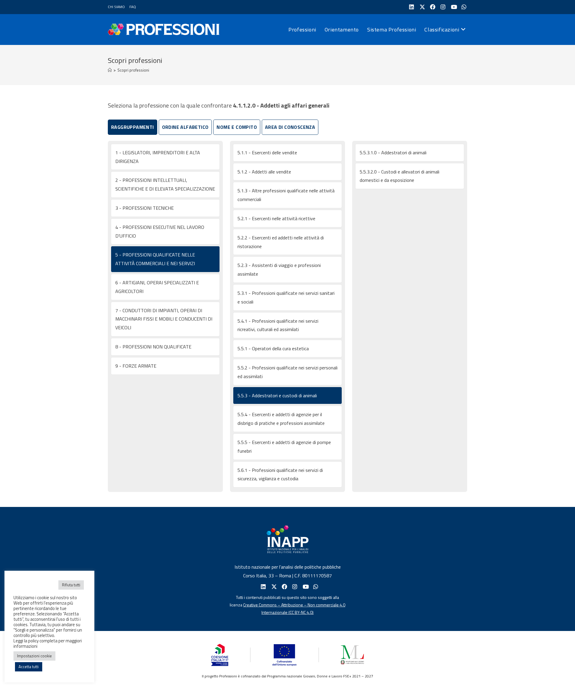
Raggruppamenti (132, 127)
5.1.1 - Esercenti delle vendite (267, 152)
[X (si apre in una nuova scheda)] (421, 7)
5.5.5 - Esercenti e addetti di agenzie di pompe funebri (284, 447)
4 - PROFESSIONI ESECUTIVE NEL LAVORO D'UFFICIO (159, 231)
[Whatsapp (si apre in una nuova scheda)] (315, 587)
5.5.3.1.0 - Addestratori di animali (393, 152)
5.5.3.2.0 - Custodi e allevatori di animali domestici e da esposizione (399, 176)
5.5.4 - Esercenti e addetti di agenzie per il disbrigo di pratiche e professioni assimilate (281, 419)
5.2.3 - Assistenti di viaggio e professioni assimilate (279, 269)
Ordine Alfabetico (185, 127)
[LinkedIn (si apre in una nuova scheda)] (411, 7)
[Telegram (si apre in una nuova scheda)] (463, 7)
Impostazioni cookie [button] (34, 656)
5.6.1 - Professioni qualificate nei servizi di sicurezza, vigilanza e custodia (280, 474)
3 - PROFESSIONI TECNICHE (144, 208)
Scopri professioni (133, 70)
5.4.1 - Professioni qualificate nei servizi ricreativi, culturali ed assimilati (277, 325)
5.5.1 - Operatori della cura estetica (273, 348)
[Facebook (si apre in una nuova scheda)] (432, 7)
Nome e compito (237, 127)
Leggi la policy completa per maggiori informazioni (47, 643)
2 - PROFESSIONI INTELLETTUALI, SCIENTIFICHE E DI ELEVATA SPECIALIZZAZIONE (165, 184)
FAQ (132, 7)
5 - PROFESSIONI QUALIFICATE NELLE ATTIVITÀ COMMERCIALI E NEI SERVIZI (155, 259)
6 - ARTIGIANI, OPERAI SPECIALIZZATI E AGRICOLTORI (157, 287)
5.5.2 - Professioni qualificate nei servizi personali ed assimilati (287, 372)
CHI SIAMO (116, 7)
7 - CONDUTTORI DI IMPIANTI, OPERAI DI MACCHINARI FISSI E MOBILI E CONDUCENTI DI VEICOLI (163, 319)
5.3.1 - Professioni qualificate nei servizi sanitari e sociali (286, 297)
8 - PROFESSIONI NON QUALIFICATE (153, 346)
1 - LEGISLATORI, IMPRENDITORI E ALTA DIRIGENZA (157, 157)
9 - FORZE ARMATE (135, 365)
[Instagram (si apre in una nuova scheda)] (442, 7)
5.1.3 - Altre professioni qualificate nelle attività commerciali (286, 195)
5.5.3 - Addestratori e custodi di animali (277, 395)
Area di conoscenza (290, 127)
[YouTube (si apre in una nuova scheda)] (453, 7)
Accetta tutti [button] (29, 667)
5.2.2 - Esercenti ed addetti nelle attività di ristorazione (280, 242)
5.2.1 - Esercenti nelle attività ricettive (276, 218)
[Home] (110, 70)
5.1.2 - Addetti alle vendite (264, 171)
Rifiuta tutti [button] (71, 585)
